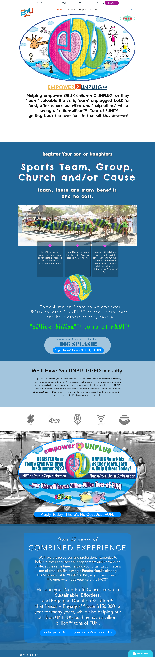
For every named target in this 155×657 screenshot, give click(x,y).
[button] (77, 225)
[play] (131, 206)
